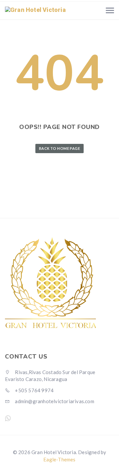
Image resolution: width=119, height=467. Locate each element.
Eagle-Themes (59, 459)
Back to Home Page (59, 148)
